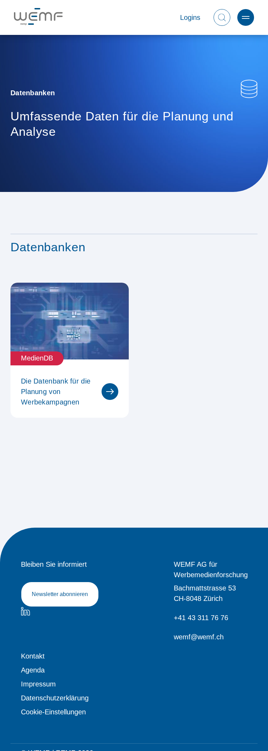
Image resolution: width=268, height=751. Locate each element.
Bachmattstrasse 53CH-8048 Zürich (205, 593)
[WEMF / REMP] (38, 17)
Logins (190, 17)
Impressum (38, 684)
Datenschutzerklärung (55, 698)
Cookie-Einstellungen (53, 712)
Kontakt (33, 656)
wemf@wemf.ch (199, 637)
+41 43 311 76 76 (201, 618)
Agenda (33, 670)
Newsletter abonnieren (60, 594)
